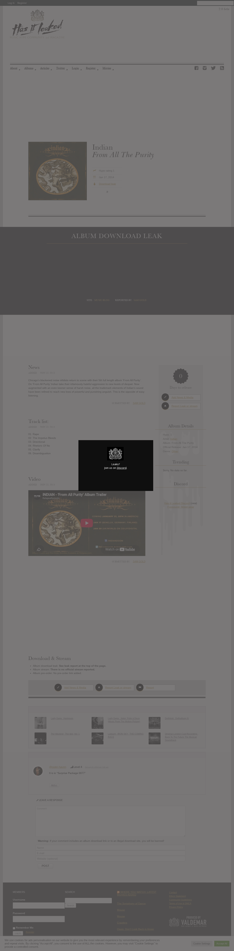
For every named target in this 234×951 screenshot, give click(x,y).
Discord (122, 468)
